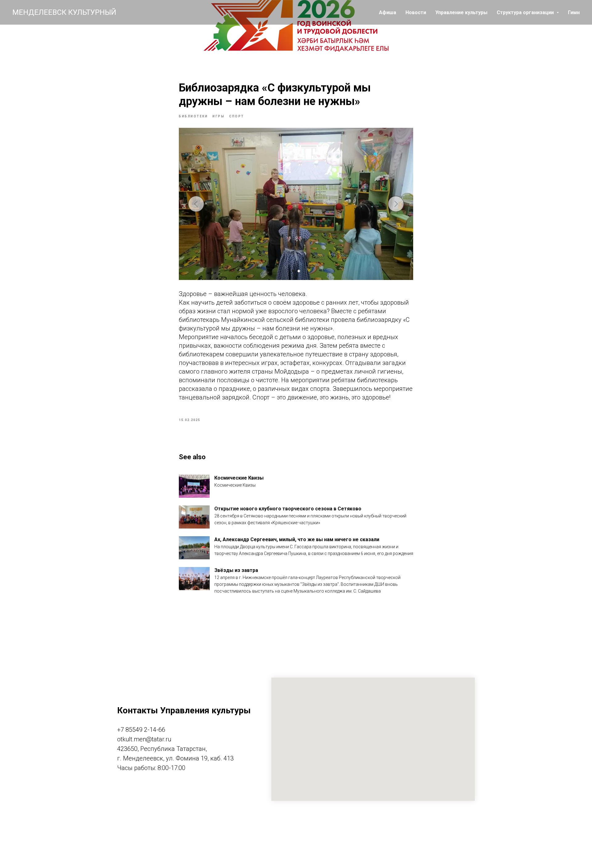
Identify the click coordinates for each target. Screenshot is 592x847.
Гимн (574, 12)
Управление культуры (461, 12)
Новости (415, 12)
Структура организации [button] (526, 12)
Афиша (387, 12)
